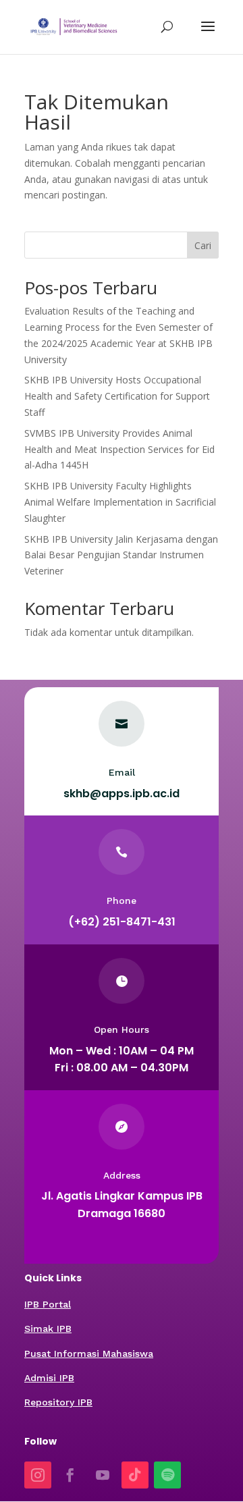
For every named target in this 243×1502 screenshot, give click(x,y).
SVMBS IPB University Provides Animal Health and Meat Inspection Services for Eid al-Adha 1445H (119, 449)
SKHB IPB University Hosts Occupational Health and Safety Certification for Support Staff (117, 396)
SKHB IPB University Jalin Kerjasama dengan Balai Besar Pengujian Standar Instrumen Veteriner (121, 555)
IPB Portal (47, 1304)
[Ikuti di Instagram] (37, 1474)
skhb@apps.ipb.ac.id (121, 793)
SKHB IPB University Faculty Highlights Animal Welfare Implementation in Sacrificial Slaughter (120, 502)
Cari (202, 245)
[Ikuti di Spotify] (167, 1474)
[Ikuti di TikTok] (135, 1474)
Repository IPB (58, 1402)
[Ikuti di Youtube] (102, 1474)
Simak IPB (48, 1328)
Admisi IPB (49, 1377)
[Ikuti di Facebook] (70, 1474)
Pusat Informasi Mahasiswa (88, 1353)
